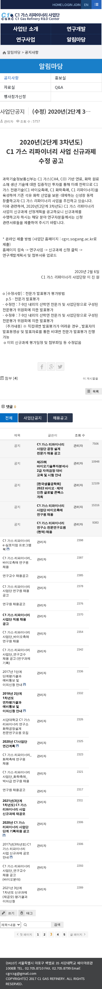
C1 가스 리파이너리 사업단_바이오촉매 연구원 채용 (16, 636)
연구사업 (25, 39)
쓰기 (10, 913)
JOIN (77, 4)
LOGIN (67, 4)
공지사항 (11, 77)
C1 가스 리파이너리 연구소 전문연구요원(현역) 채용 (51, 527)
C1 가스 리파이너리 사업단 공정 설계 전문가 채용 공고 (50, 448)
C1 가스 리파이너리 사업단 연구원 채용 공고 (16, 591)
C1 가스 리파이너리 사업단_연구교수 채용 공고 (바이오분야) (16, 872)
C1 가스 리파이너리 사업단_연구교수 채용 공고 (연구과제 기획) (16, 656)
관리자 (8, 121)
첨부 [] (11, 378)
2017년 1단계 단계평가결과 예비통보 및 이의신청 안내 (12, 678)
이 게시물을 (90, 378)
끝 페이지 (76, 934)
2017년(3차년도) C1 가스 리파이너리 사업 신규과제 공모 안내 (17, 850)
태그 (29, 913)
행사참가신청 (15, 96)
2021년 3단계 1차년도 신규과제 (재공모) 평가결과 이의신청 (15, 894)
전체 (9, 418)
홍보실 (60, 77)
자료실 (9, 87)
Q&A (59, 87)
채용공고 (60, 418)
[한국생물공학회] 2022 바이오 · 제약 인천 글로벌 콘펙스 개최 (50, 490)
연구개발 (76, 28)
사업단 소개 (25, 28)
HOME (57, 4)
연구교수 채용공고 (16, 575)
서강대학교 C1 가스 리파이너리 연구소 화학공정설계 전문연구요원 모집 (16, 726)
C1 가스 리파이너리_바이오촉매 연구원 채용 (17, 562)
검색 (57, 924)
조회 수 (80, 435)
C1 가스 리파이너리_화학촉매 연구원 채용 (17, 759)
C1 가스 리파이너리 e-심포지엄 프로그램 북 (17, 545)
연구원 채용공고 (14, 604)
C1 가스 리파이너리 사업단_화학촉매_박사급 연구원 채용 (16, 776)
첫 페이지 (25, 934)
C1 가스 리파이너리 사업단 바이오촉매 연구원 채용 (50, 510)
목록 (96, 391)
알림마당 (76, 39)
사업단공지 (12, 111)
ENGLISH (86, 5)
